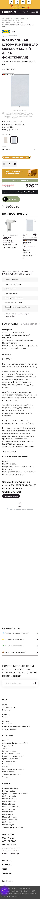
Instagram (7, 865)
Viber (4, 869)
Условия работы (9, 707)
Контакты (6, 710)
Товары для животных (11, 774)
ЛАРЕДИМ (6, 18)
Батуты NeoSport (9, 791)
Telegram (6, 873)
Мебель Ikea (7, 812)
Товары (15, 18)
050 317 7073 (9, 844)
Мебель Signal (8, 825)
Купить (12, 199)
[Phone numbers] (24, 12)
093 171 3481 (8, 834)
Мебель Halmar (8, 809)
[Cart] (28, 12)
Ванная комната (9, 761)
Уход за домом (8, 772)
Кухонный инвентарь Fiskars (14, 794)
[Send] (34, 683)
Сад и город (7, 746)
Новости (6, 714)
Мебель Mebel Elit (9, 820)
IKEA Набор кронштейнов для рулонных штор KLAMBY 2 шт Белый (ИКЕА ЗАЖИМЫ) (10, 241)
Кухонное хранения (10, 759)
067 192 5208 (9, 841)
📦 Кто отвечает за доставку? (14, 652)
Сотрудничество (9, 729)
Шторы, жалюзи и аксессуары (13, 20)
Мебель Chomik (9, 796)
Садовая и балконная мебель (15, 743)
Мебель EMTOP (9, 801)
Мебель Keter (8, 814)
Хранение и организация (13, 769)
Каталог (5, 721)
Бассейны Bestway (10, 788)
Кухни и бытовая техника (13, 756)
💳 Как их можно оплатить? (13, 640)
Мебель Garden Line (10, 806)
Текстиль (24, 18)
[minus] (4, 164)
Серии (5, 777)
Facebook (7, 861)
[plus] (15, 164)
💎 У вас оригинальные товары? (15, 633)
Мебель (5, 740)
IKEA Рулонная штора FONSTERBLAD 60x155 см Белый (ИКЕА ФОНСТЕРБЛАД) (29, 247)
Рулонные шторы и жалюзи (12, 22)
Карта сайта (7, 724)
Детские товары (9, 751)
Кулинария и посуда (11, 753)
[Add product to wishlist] (15, 221)
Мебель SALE (8, 822)
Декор (5, 766)
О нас (4, 705)
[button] (15, 110)
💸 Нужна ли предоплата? (13, 646)
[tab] (20, 633)
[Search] (20, 12)
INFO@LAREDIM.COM (11, 854)
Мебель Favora (8, 804)
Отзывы (5, 717)
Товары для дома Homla (12, 827)
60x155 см (6, 149)
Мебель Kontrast (9, 817)
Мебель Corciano (9, 799)
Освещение (7, 764)
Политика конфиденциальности (16, 726)
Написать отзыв (11, 496)
